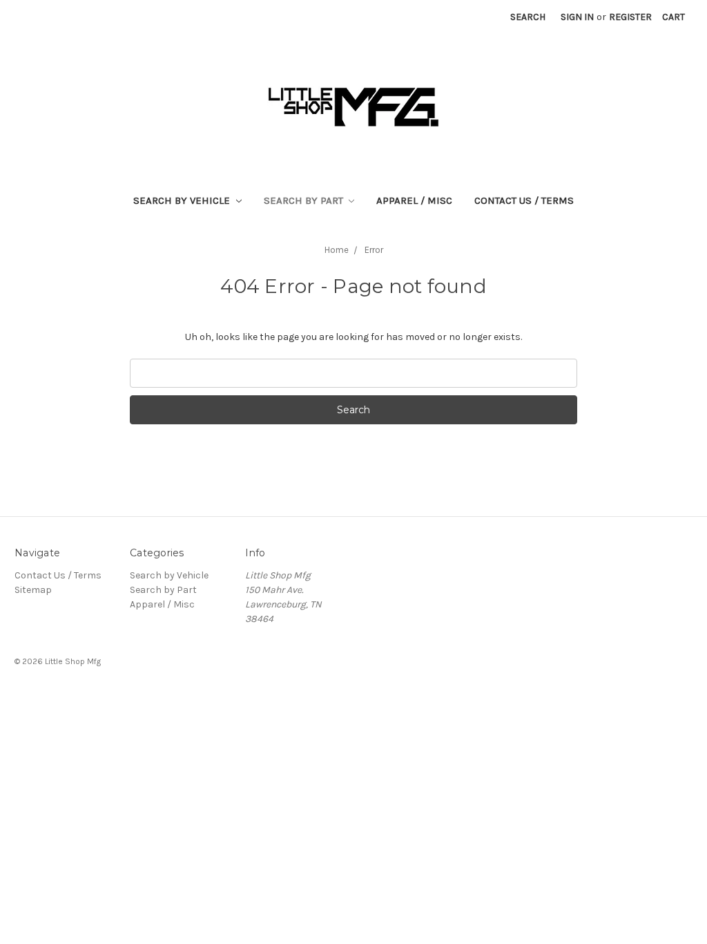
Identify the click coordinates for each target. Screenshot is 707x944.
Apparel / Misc (414, 200)
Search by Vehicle (183, 200)
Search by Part (305, 200)
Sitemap (33, 590)
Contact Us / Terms (524, 200)
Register (630, 17)
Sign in (577, 17)
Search (527, 17)
